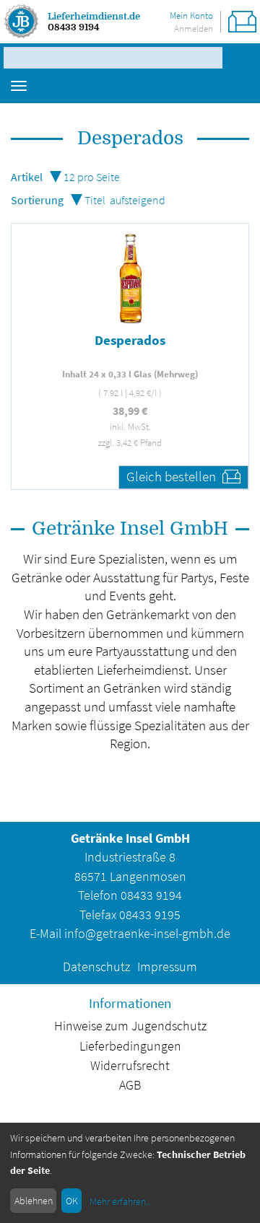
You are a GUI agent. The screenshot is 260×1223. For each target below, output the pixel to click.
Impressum (167, 967)
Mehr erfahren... (121, 1201)
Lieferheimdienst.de (94, 16)
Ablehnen (33, 1200)
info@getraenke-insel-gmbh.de (147, 934)
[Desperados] (130, 278)
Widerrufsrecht (130, 1066)
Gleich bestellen (172, 476)
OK (72, 1200)
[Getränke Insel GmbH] (22, 22)
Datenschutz (96, 967)
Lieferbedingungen (130, 1046)
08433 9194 (73, 27)
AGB (130, 1085)
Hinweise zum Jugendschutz (130, 1026)
